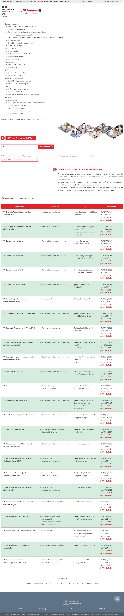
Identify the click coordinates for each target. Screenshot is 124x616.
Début (28, 583)
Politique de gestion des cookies (78, 614)
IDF (67, 1)
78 (47, 1)
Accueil (4, 119)
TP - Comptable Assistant (13, 255)
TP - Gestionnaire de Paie (13, 371)
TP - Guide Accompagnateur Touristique (19, 414)
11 (82, 583)
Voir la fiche (107, 220)
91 (52, 1)
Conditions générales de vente (53, 614)
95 (62, 1)
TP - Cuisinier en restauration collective (19, 313)
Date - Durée (111, 206)
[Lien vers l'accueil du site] (31, 11)
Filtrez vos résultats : (9, 155)
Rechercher (44, 146)
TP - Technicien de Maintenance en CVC (19, 530)
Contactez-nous (111, 1)
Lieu (85, 206)
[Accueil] (64, 21)
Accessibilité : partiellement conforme (105, 614)
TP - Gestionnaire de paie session (16, 386)
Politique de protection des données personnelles (23, 614)
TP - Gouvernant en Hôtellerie (15, 400)
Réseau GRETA (14, 119)
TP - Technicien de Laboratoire (15, 516)
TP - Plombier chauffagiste (13, 429)
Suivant (89, 583)
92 (57, 1)
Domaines (55, 206)
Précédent (38, 583)
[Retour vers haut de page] (117, 599)
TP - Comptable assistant (13, 241)
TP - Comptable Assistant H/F (14, 284)
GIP (41, 1)
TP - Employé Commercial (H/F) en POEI (19, 328)
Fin (96, 583)
